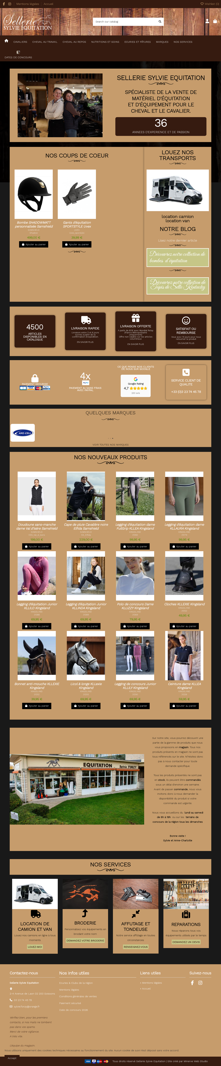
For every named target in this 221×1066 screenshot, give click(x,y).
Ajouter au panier (36, 244)
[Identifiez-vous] (207, 21)
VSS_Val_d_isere (36, 535)
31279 (184, 535)
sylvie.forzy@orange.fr (27, 1006)
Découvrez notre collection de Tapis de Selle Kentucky (177, 284)
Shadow (34, 233)
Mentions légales (28, 4)
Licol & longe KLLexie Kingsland (86, 686)
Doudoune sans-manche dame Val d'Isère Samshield (36, 526)
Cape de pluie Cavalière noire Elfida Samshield (86, 526)
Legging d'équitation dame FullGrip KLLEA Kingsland (135, 526)
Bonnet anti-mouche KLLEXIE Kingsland (36, 686)
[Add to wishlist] (28, 217)
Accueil (48, 4)
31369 (135, 614)
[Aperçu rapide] (40, 217)
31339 (184, 694)
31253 (184, 611)
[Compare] (35, 217)
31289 (86, 614)
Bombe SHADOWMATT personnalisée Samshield (34, 224)
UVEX (76, 230)
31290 (135, 694)
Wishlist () (211, 4)
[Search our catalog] (160, 22)
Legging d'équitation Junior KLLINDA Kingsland (86, 606)
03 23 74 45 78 (23, 1000)
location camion (178, 216)
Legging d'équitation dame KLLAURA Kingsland (184, 526)
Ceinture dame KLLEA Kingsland (184, 686)
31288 (37, 614)
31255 (86, 694)
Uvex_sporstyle (76, 233)
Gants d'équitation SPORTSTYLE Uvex (77, 224)
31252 (36, 694)
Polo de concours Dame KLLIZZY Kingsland (135, 606)
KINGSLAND (135, 532)
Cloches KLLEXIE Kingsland (184, 604)
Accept (12, 1058)
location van (178, 220)
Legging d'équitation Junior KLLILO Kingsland (37, 606)
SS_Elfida (86, 535)
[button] (108, 438)
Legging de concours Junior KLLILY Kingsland (135, 686)
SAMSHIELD (33, 230)
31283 (135, 535)
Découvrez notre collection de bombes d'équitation (177, 257)
